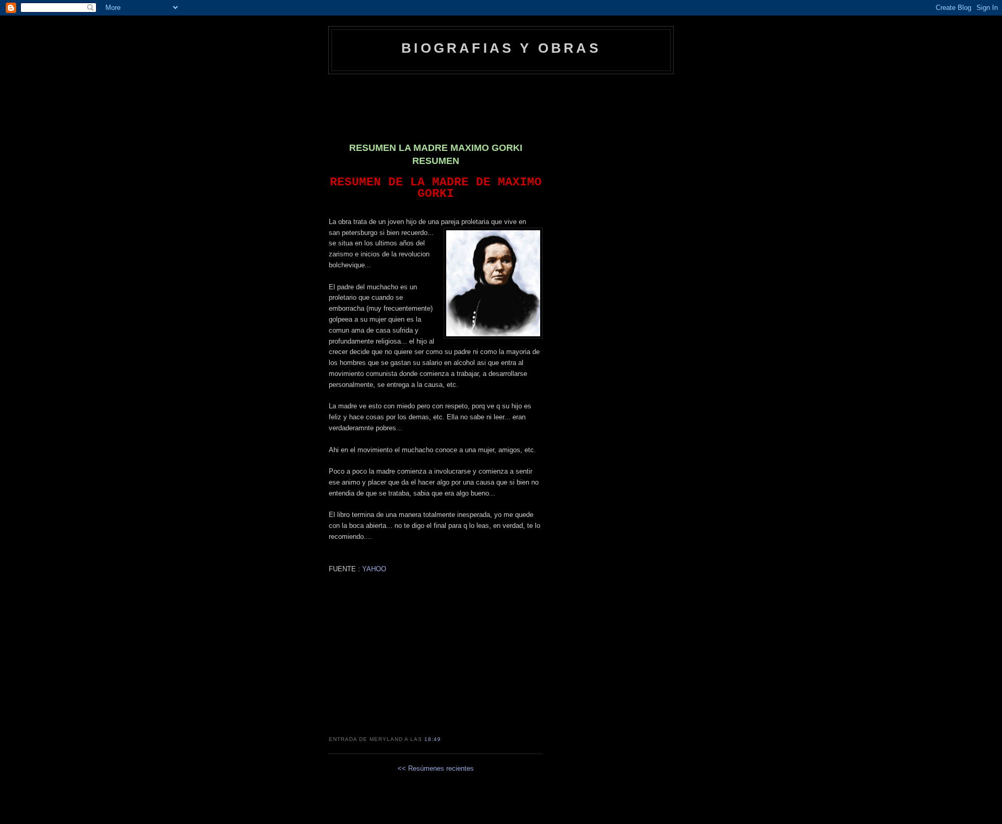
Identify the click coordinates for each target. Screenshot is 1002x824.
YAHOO (373, 569)
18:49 (432, 739)
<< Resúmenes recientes (436, 768)
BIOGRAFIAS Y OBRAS (501, 48)
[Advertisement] (501, 102)
